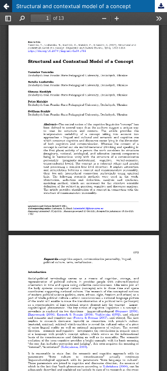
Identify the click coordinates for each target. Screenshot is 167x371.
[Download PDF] (161, 6)
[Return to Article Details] (6, 6)
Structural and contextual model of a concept (73, 6)
